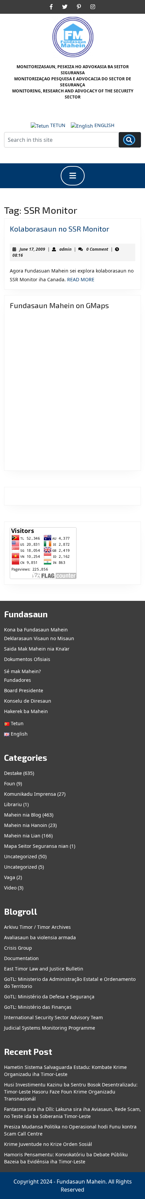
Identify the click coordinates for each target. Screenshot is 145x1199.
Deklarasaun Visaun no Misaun (39, 638)
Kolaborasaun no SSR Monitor (59, 228)
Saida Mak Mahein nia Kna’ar (36, 649)
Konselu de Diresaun (27, 701)
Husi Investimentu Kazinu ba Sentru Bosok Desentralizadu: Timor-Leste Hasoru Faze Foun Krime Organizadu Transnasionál (71, 1091)
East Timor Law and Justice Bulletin (43, 968)
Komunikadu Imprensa (30, 794)
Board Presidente (23, 690)
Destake (13, 773)
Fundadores (17, 680)
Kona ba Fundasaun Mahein (36, 629)
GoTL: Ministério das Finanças (37, 1007)
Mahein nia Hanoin (25, 825)
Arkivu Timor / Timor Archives (37, 927)
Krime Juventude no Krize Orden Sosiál (48, 1144)
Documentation (21, 958)
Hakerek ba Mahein (26, 711)
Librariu (13, 804)
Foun (9, 783)
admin (65, 249)
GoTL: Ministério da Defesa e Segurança (49, 996)
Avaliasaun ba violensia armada (40, 937)
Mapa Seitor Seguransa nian (36, 846)
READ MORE (80, 279)
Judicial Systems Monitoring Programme (49, 1028)
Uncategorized (20, 856)
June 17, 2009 (32, 249)
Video (10, 887)
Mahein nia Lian (22, 835)
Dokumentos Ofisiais (27, 659)
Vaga (9, 877)
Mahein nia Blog (22, 815)
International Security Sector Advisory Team (53, 1017)
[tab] (73, 175)
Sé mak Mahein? (22, 671)
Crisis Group (18, 948)
